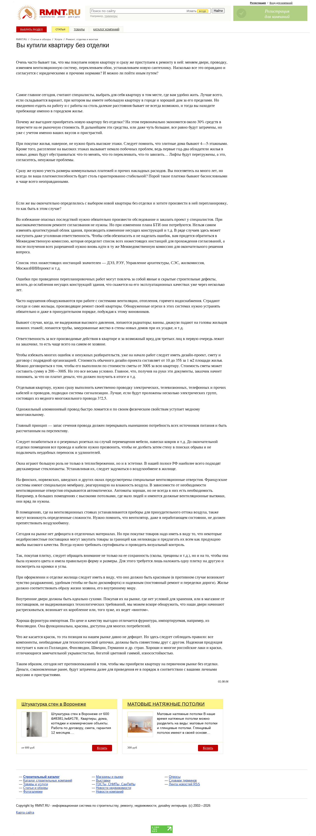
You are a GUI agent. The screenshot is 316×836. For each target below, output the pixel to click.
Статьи (60, 29)
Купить (102, 748)
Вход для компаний (281, 2)
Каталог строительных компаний (47, 780)
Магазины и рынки (109, 777)
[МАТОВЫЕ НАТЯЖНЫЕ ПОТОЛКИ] (140, 736)
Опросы (174, 777)
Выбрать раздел (31, 29)
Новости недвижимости (113, 788)
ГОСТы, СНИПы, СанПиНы (115, 784)
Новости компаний (109, 791)
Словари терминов (183, 780)
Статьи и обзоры (35, 788)
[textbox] (150, 11)
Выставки (103, 780)
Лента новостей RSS (184, 784)
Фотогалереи (32, 791)
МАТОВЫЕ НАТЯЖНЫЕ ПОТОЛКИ (166, 704)
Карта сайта (25, 812)
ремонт (61, 17)
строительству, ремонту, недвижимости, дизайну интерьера (142, 805)
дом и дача (74, 17)
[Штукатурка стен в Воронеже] (34, 736)
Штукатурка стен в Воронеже (53, 704)
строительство (47, 17)
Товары (79, 29)
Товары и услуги (35, 784)
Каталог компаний (106, 29)
